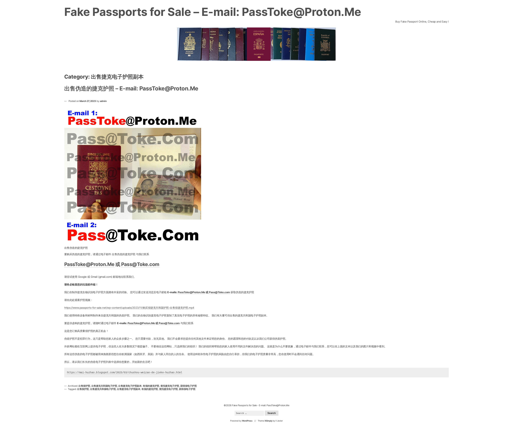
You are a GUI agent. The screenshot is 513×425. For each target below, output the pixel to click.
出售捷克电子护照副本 (130, 385)
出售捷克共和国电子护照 (104, 385)
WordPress (247, 421)
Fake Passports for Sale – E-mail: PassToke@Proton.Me (212, 12)
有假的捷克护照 (151, 385)
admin (103, 101)
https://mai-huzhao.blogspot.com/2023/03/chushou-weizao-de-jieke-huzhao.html (124, 372)
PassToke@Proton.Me (89, 264)
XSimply (268, 421)
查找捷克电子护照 (169, 385)
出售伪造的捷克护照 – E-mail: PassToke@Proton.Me (131, 88)
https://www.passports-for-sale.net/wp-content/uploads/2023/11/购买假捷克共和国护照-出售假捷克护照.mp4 (129, 307)
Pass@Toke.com (140, 264)
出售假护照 (84, 385)
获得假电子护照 (188, 385)
